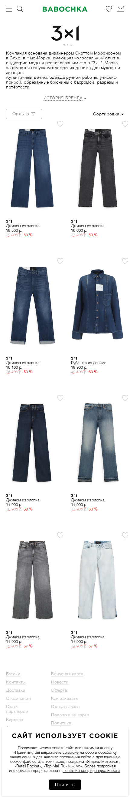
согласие (71, 752)
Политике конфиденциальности (91, 770)
